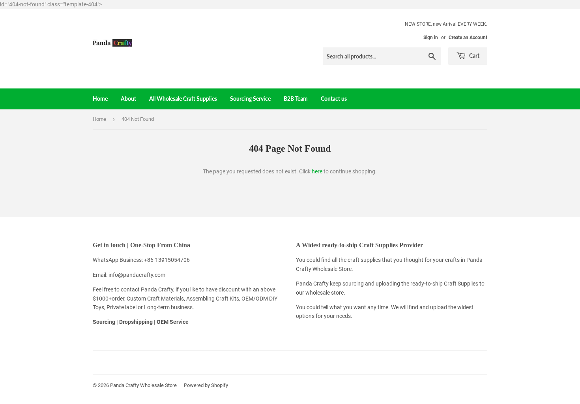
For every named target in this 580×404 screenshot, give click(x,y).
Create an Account (468, 37)
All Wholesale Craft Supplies (183, 98)
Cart (473, 55)
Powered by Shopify (206, 385)
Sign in (430, 37)
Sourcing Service (250, 98)
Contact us (334, 98)
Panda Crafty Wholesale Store (143, 385)
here (317, 171)
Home (100, 98)
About (128, 98)
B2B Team (296, 98)
